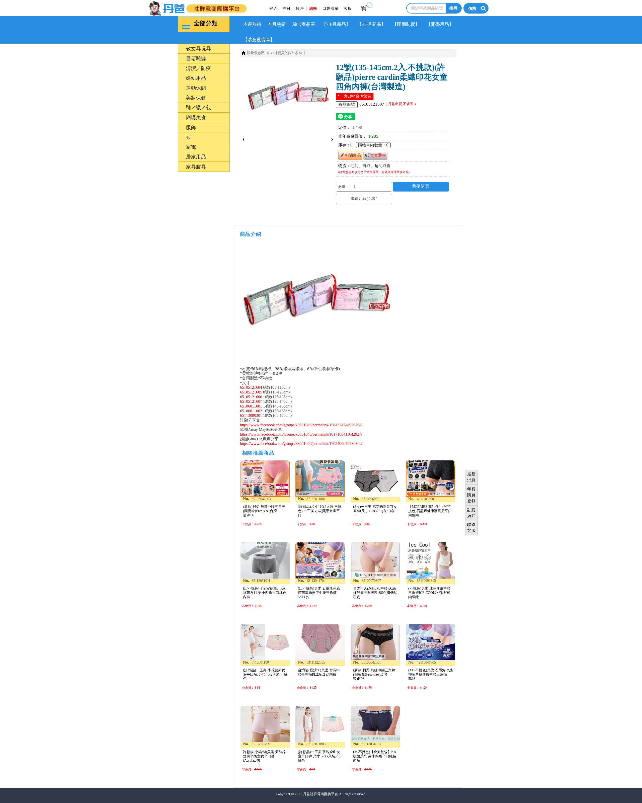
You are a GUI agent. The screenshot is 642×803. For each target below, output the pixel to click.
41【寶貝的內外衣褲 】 (289, 53)
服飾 (167, 457)
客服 (348, 9)
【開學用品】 (439, 24)
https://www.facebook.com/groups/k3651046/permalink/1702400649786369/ (301, 443)
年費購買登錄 (471, 495)
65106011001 (251, 406)
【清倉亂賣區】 (259, 39)
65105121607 (251, 401)
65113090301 (251, 415)
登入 (273, 9)
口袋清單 (331, 9)
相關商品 (353, 155)
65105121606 (251, 397)
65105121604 (251, 387)
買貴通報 (378, 155)
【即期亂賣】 (406, 24)
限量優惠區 (256, 53)
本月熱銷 (277, 24)
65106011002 (251, 411)
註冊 (287, 9)
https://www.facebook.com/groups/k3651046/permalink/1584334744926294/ (301, 425)
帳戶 (300, 9)
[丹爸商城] (214, 8)
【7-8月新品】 (336, 24)
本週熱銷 (252, 24)
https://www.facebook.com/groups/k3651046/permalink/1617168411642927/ (301, 434)
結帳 (313, 9)
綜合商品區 (303, 24)
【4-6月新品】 (371, 24)
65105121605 (251, 392)
